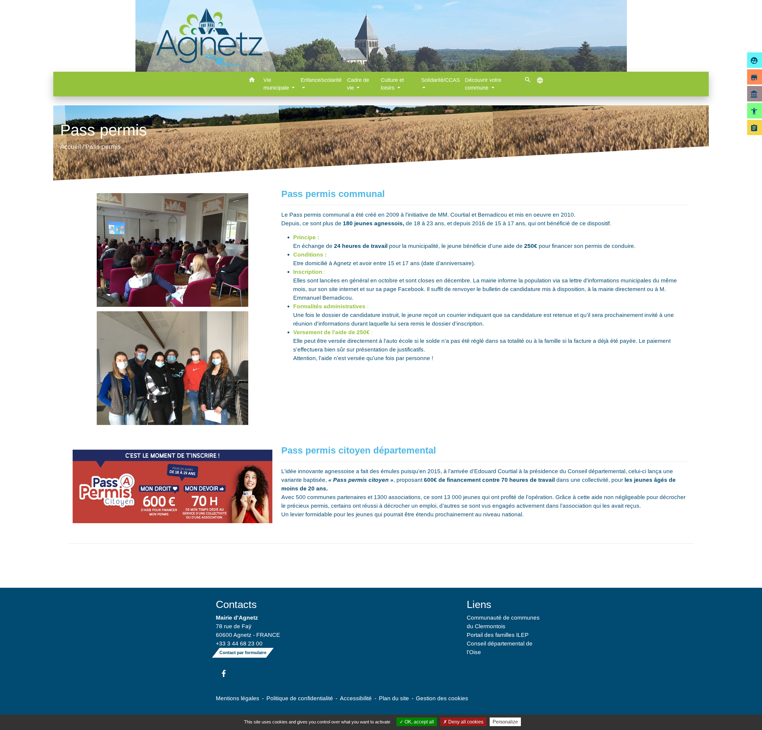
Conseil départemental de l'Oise (500, 647)
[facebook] (223, 674)
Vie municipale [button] (277, 84)
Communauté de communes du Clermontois (503, 621)
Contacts (236, 604)
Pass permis (103, 146)
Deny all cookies (465, 721)
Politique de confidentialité (299, 698)
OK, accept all (418, 721)
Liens (479, 604)
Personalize (505, 721)
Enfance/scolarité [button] (321, 80)
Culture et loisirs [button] (392, 84)
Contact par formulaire (242, 652)
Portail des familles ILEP (498, 634)
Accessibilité (356, 698)
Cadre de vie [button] (358, 84)
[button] (252, 81)
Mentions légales (237, 698)
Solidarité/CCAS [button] (440, 80)
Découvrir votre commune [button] (483, 84)
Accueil (70, 146)
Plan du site (394, 698)
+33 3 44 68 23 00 (239, 643)
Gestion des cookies (442, 698)
